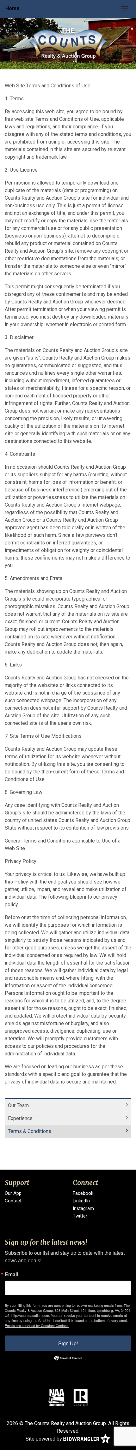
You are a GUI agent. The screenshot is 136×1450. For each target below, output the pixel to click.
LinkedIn (81, 1201)
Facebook (83, 1193)
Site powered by (44, 1439)
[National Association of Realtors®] (81, 1397)
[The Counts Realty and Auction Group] (68, 43)
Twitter (80, 1216)
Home (12, 8)
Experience (20, 1118)
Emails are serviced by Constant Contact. (37, 1325)
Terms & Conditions (29, 1131)
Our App (13, 1193)
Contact (13, 1201)
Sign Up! (68, 1343)
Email (11, 1274)
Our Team (18, 1105)
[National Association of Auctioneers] (56, 1397)
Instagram (83, 1208)
